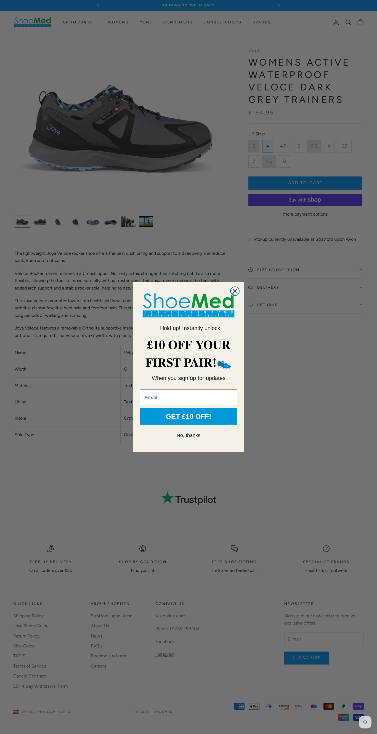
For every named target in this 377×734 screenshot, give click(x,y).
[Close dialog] (234, 291)
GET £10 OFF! (188, 416)
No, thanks (188, 435)
